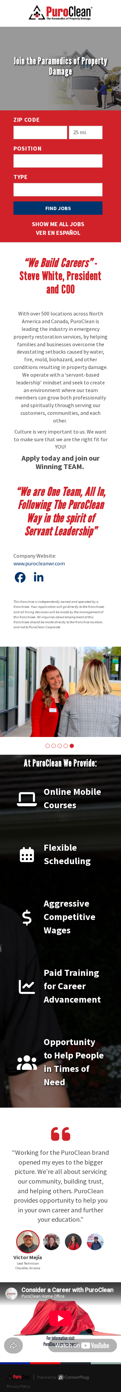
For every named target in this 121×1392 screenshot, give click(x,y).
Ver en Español (58, 233)
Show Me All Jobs (58, 224)
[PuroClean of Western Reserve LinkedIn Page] (38, 577)
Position (27, 148)
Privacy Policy (18, 1386)
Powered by (47, 1377)
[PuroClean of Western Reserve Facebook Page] (20, 577)
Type (20, 177)
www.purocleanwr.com (39, 563)
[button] (47, 746)
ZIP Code (26, 119)
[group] (60, 692)
